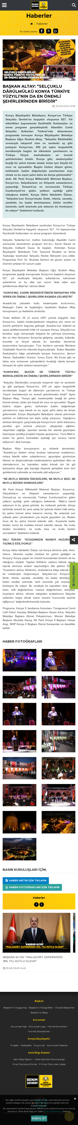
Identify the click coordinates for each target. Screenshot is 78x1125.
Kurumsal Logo (37, 1026)
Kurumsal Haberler (57, 1045)
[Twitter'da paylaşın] (48, 31)
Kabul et (39, 1118)
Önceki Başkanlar (65, 1007)
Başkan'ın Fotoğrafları (41, 1007)
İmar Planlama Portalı (24, 1064)
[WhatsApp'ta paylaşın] (55, 30)
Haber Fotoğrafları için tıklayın (33, 887)
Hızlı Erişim (73, 574)
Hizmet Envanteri (57, 1026)
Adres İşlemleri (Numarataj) (49, 1059)
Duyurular (39, 1045)
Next (41, 904)
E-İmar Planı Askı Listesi (52, 1064)
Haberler (42, 23)
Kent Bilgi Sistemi (23, 1059)
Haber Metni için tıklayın (27, 880)
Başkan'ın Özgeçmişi (15, 1007)
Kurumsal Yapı (19, 1026)
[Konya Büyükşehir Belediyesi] (39, 5)
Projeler (14, 1045)
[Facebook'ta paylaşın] (41, 30)
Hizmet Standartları (39, 1031)
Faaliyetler (26, 1045)
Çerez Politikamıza (53, 1111)
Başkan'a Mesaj (39, 1012)
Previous (36, 904)
